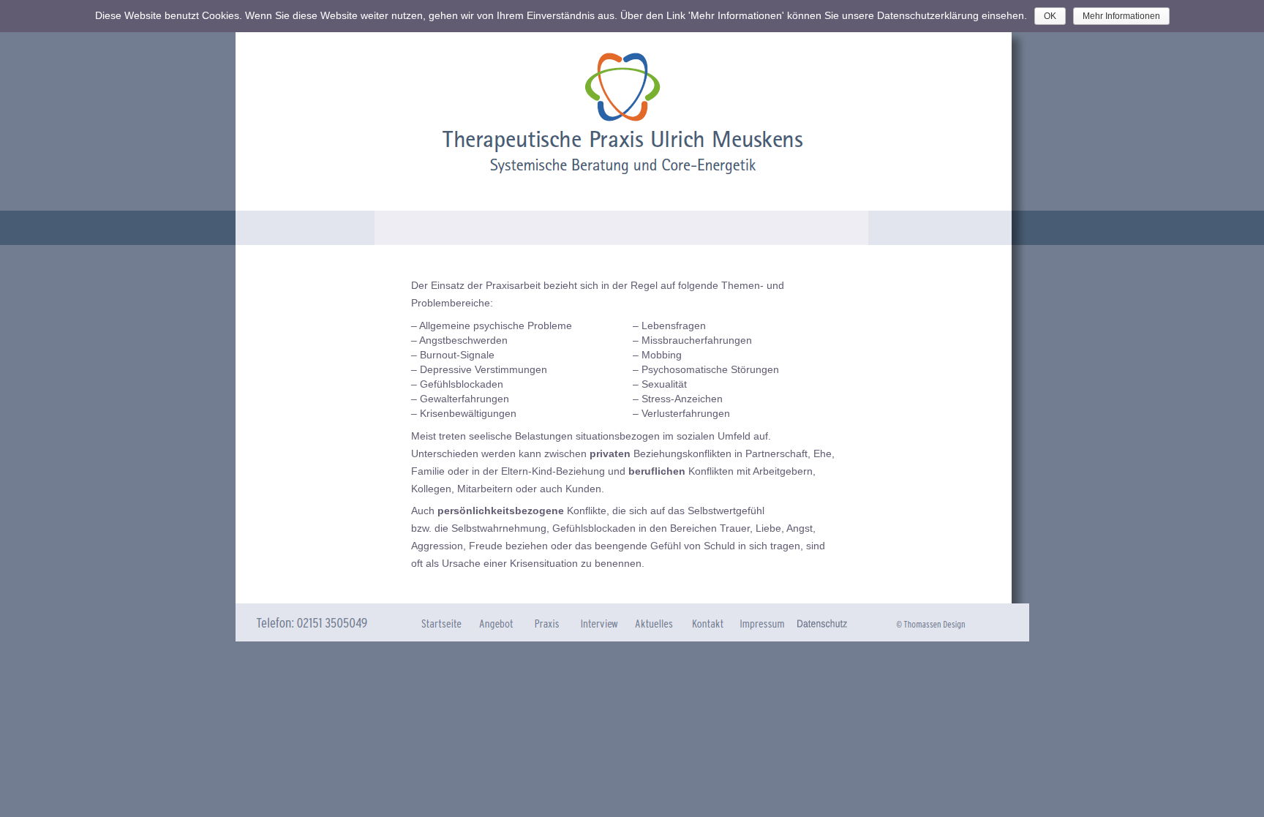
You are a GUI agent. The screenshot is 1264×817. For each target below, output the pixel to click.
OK (1050, 16)
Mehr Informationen (1121, 16)
